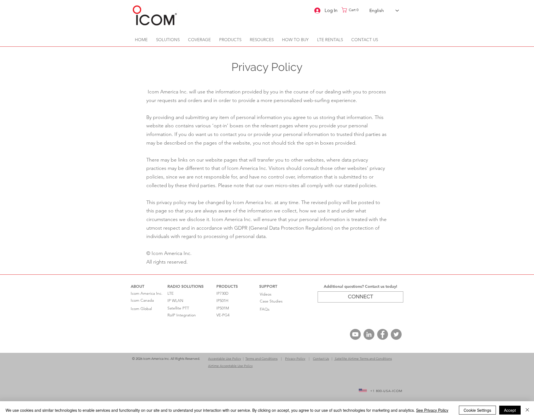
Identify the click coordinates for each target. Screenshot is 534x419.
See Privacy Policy (432, 410)
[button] (262, 40)
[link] (352, 10)
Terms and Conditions (261, 358)
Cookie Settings (477, 410)
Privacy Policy (295, 358)
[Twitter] (396, 334)
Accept (510, 410)
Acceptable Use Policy (224, 358)
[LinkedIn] (369, 334)
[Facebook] (382, 334)
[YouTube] (355, 334)
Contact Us (321, 358)
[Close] (527, 410)
